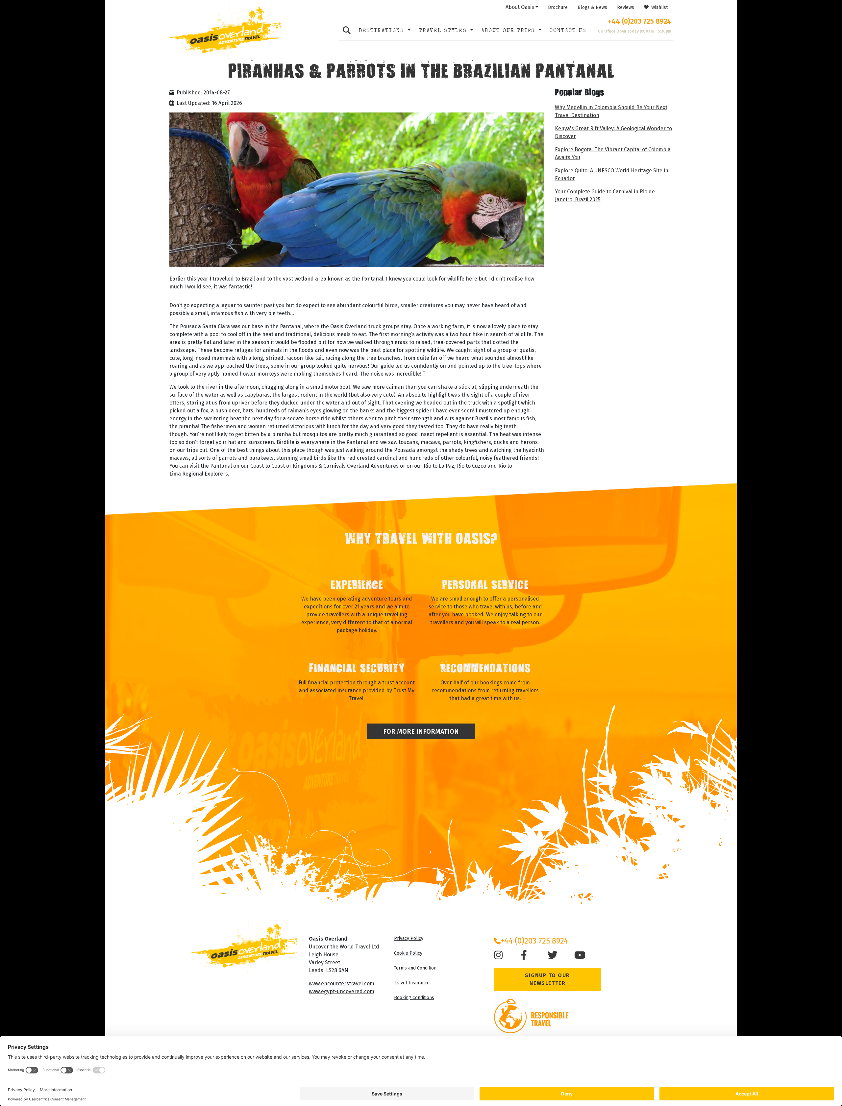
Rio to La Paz (439, 466)
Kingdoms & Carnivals (319, 466)
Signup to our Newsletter (547, 979)
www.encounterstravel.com (341, 983)
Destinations (383, 31)
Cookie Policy (408, 953)
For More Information (421, 731)
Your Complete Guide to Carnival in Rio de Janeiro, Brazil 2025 (605, 195)
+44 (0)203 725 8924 (639, 21)
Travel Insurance (412, 983)
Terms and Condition (415, 968)
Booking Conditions (414, 997)
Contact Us (568, 31)
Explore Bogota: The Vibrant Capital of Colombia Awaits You (613, 153)
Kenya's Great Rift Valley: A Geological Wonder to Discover (613, 132)
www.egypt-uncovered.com (341, 991)
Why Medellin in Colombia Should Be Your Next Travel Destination (611, 111)
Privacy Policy (408, 938)
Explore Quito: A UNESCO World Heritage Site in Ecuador (611, 174)
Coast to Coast (267, 466)
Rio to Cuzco (471, 466)
